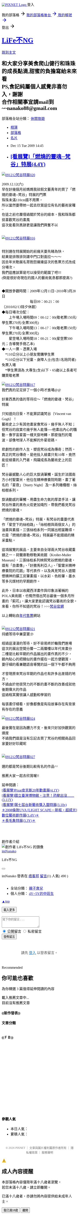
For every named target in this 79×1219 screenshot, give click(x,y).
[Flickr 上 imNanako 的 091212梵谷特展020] (18, 175)
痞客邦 (34, 876)
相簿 (14, 127)
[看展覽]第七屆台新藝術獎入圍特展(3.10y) (34, 805)
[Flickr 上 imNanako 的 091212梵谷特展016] (18, 238)
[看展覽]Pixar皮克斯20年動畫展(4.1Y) (30, 790)
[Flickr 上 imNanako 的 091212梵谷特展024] (18, 718)
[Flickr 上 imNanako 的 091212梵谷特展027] (18, 757)
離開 (25, 1210)
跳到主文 (9, 52)
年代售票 (26, 616)
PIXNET (20, 1148)
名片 (14, 138)
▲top (6, 901)
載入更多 (9, 910)
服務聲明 (47, 1152)
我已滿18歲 (11, 1210)
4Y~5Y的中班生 (41, 894)
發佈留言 (9, 936)
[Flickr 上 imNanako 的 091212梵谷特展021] (18, 629)
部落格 (16, 133)
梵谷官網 (57, 606)
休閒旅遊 (38, 119)
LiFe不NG (17, 40)
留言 (43, 876)
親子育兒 (36, 888)
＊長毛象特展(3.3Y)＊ (19, 820)
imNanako (9, 851)
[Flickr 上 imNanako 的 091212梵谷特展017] (18, 385)
